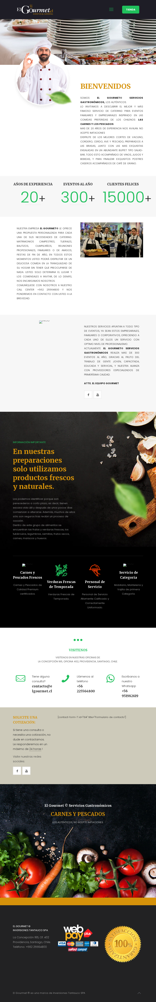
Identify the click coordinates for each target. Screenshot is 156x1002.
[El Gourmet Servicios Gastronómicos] (35, 9)
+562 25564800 (36, 947)
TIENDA (130, 9)
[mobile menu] (111, 9)
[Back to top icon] (139, 993)
